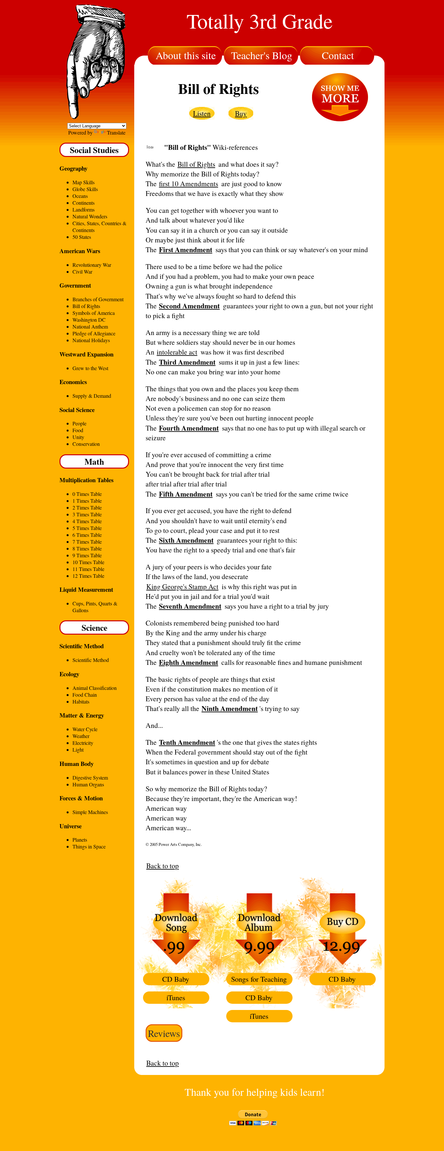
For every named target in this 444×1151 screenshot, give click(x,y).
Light (78, 749)
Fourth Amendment (189, 428)
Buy (241, 113)
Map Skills (83, 182)
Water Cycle (85, 729)
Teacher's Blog (261, 55)
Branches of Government (98, 299)
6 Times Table (87, 534)
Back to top (162, 865)
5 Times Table (87, 527)
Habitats (80, 701)
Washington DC (89, 319)
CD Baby (175, 979)
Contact (338, 55)
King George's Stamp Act (182, 586)
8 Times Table (87, 548)
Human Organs (88, 784)
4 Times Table (87, 521)
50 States (81, 236)
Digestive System (90, 777)
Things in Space (89, 846)
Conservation (86, 443)
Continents (83, 202)
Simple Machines (90, 811)
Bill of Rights (86, 306)
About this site (186, 55)
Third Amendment (187, 362)
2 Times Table (87, 507)
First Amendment (185, 249)
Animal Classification (94, 687)
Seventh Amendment (190, 606)
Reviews (164, 1033)
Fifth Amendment (186, 494)
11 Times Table (88, 568)
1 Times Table (87, 500)
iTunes (175, 997)
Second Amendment (189, 306)
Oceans (80, 195)
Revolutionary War (91, 264)
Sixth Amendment (186, 540)
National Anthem (90, 326)
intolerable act (177, 351)
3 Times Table (87, 514)
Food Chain (84, 694)
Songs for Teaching (259, 979)
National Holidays (91, 340)
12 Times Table (88, 575)
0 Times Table (87, 493)
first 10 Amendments (188, 183)
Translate (116, 132)
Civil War (82, 271)
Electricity (82, 742)
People (79, 423)
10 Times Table (88, 562)
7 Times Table (87, 541)
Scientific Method (90, 659)
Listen (202, 113)
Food (77, 430)
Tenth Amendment (187, 742)
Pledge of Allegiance (93, 333)
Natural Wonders (89, 216)
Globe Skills (85, 189)
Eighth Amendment (188, 662)
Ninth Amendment (230, 708)
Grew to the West (90, 368)
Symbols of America (93, 312)
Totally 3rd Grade (260, 20)
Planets (79, 839)
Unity (78, 436)
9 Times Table (87, 555)
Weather (80, 735)
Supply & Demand (91, 395)
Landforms (83, 209)
